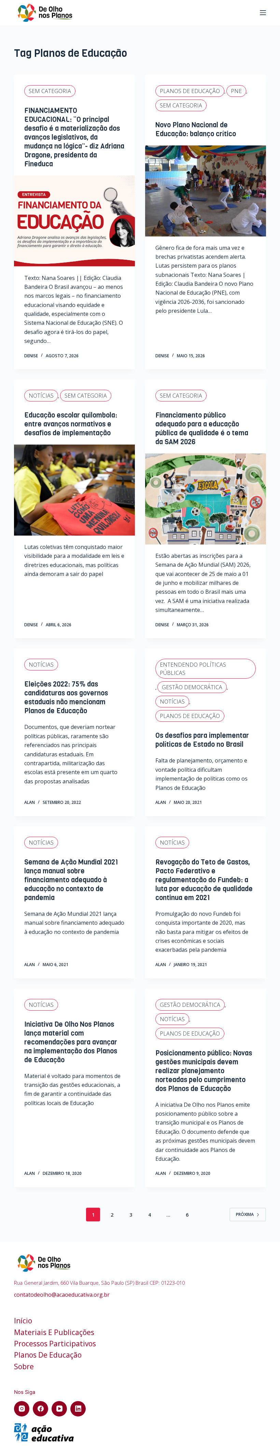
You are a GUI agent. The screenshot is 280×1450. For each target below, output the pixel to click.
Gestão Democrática (192, 687)
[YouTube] (59, 1408)
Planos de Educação (190, 91)
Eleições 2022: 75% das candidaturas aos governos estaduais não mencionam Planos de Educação (66, 698)
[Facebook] (40, 1408)
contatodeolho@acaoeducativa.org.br (62, 1294)
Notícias (41, 395)
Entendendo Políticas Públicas (193, 669)
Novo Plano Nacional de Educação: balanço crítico (195, 129)
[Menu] (263, 13)
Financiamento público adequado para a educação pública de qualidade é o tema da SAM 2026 (201, 429)
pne (236, 91)
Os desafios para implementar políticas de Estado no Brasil (202, 740)
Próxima (245, 1214)
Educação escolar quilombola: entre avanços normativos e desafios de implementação (70, 424)
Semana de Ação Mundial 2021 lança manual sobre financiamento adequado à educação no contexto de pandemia (71, 880)
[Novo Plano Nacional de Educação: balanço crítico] (205, 190)
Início (23, 1320)
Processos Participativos (55, 1343)
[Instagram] (21, 1408)
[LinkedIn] (78, 1408)
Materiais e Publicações (54, 1332)
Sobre (24, 1366)
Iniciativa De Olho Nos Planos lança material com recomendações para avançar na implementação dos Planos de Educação (70, 1042)
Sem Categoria (50, 91)
